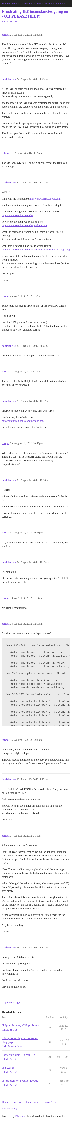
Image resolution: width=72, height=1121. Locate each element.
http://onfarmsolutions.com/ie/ (17, 215)
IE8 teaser (8, 1067)
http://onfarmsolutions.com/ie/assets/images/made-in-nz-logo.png (36, 249)
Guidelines (32, 1102)
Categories (17, 1102)
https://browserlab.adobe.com (44, 198)
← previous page (11, 1002)
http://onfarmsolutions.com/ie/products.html (24, 225)
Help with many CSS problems (21, 1025)
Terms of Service (50, 1102)
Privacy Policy (9, 1108)
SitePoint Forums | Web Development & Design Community (34, 3)
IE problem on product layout (20, 1080)
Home (5, 1102)
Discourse (20, 1116)
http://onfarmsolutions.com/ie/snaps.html (23, 420)
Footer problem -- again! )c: (19, 1054)
